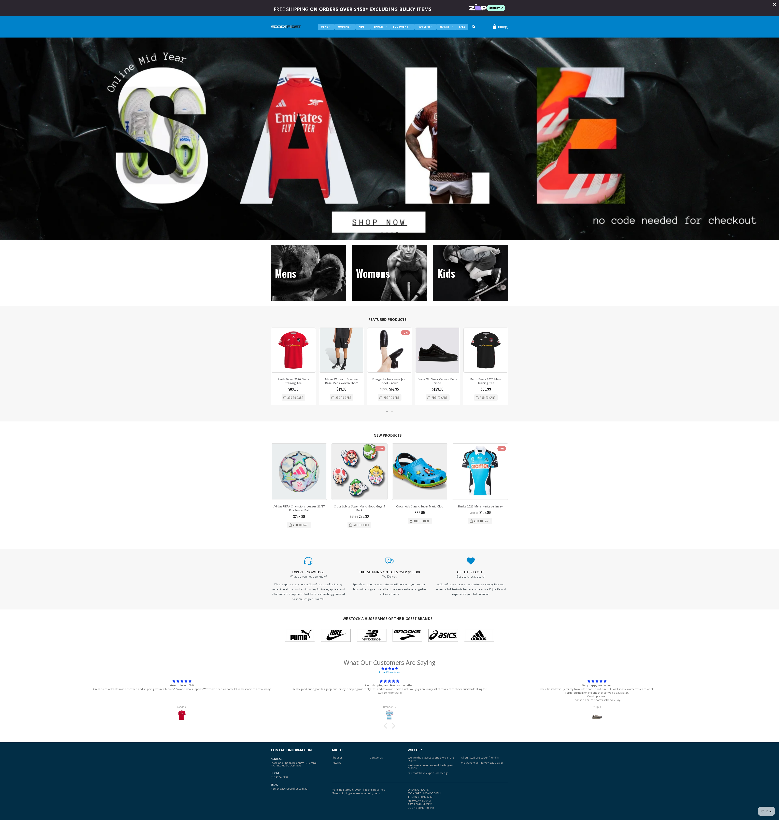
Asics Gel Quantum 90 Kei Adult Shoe (486, 381)
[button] (381, 232)
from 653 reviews (389, 672)
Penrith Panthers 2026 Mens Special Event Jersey (480, 508)
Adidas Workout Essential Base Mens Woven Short (293, 381)
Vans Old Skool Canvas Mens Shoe (389, 381)
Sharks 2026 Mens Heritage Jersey (419, 506)
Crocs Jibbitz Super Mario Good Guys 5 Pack (299, 508)
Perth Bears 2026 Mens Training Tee (437, 381)
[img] (389, 668)
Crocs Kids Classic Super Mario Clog (359, 506)
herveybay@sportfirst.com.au (289, 788)
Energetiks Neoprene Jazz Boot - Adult (341, 381)
